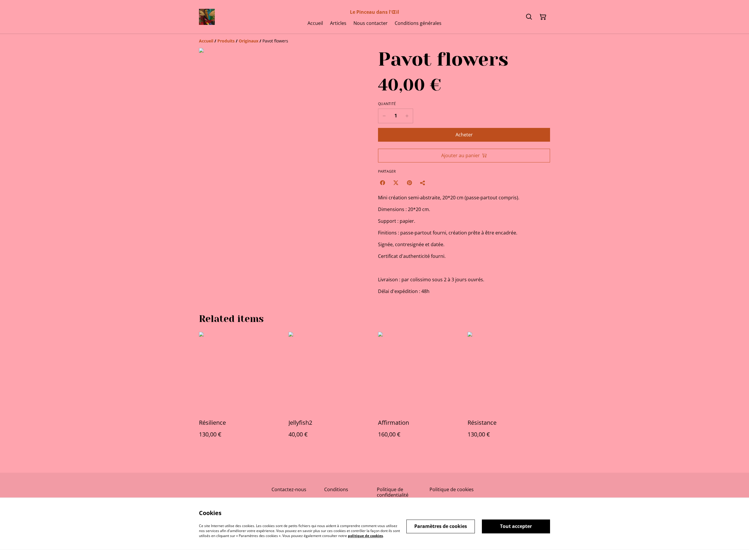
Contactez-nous (289, 489)
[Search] (529, 17)
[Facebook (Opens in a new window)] (382, 182)
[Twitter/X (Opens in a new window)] (395, 182)
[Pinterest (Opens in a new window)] (409, 182)
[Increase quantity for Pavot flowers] (407, 116)
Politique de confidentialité (392, 492)
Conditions (336, 489)
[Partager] (422, 182)
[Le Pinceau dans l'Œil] (207, 17)
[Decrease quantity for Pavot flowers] (384, 116)
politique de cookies (365, 535)
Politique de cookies (452, 489)
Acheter (464, 134)
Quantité (387, 104)
